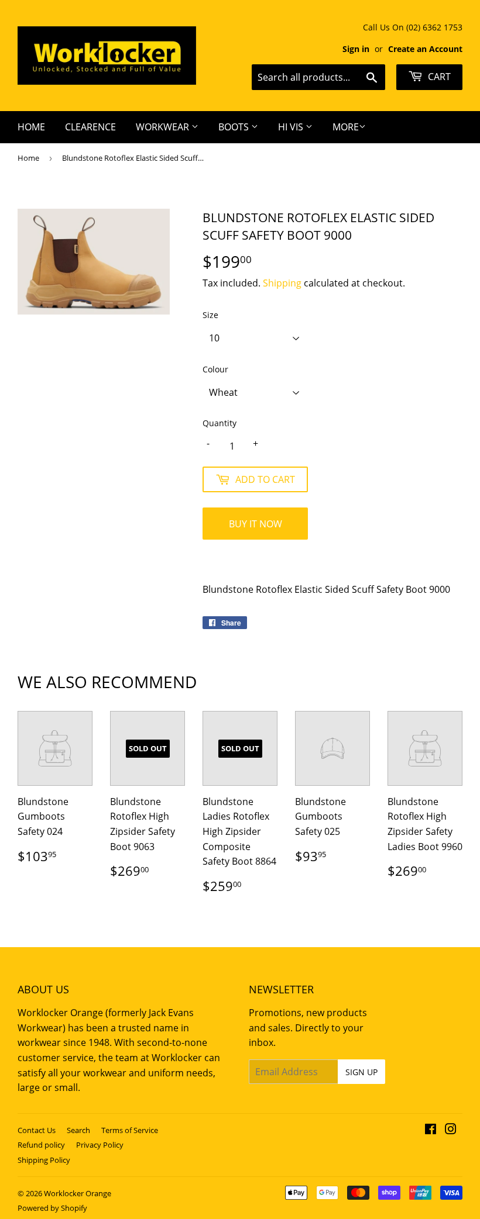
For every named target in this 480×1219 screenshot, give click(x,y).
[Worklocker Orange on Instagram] (451, 1130)
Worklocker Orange (77, 1193)
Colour (215, 369)
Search (78, 1130)
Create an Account (425, 48)
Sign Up (361, 1072)
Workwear (163, 126)
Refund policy (41, 1144)
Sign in (355, 48)
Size (210, 314)
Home (31, 126)
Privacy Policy (100, 1144)
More (345, 126)
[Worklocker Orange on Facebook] (430, 1130)
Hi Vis (292, 126)
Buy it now (255, 523)
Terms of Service (129, 1130)
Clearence (90, 126)
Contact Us (37, 1130)
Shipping (282, 283)
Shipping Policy (44, 1160)
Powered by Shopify (52, 1208)
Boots (234, 126)
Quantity (219, 423)
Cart (438, 76)
